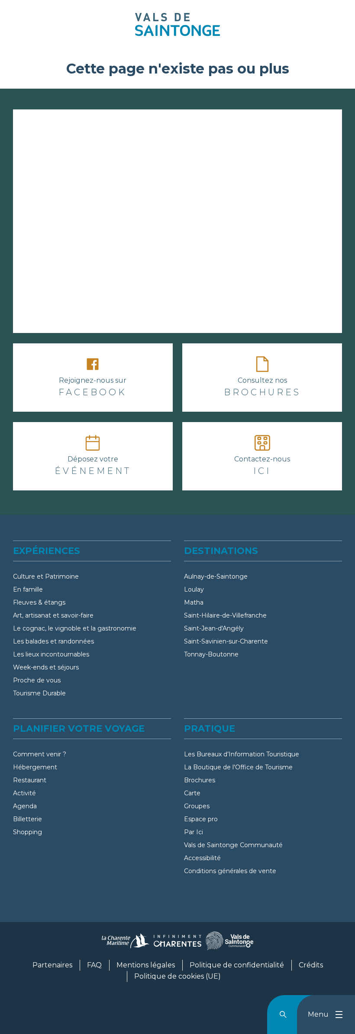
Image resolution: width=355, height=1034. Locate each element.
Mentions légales (145, 965)
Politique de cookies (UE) (177, 976)
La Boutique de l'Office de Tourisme (238, 767)
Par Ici (193, 832)
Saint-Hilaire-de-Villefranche (225, 615)
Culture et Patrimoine (46, 576)
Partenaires (52, 965)
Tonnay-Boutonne (211, 654)
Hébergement (35, 767)
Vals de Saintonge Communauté (233, 845)
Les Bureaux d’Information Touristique (241, 754)
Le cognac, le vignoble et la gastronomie (74, 628)
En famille (28, 589)
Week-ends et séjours (46, 667)
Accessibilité (202, 858)
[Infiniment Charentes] (177, 944)
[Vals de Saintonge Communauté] (229, 944)
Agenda (25, 806)
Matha (193, 602)
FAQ (94, 965)
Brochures (199, 780)
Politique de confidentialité (237, 965)
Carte (192, 793)
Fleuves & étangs (39, 602)
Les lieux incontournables (51, 654)
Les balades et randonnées (53, 641)
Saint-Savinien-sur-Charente (226, 641)
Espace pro (201, 819)
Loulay (194, 589)
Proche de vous (37, 680)
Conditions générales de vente (230, 871)
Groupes (197, 806)
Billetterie (27, 819)
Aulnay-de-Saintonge (216, 576)
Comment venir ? (39, 754)
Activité (24, 793)
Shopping (27, 832)
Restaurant (29, 780)
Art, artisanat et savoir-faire (53, 615)
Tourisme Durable (39, 693)
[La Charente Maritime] (126, 944)
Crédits (311, 965)
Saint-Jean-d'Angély (214, 628)
